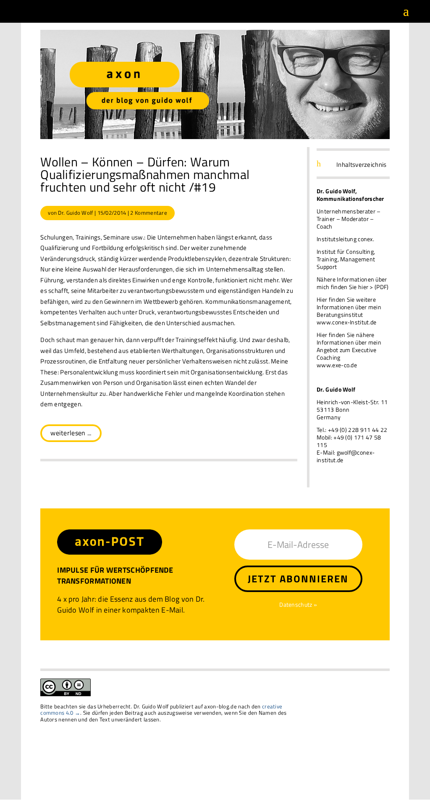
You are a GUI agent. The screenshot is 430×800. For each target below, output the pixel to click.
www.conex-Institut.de (346, 322)
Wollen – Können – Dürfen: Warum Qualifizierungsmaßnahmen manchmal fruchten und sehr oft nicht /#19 (144, 174)
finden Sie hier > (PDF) (360, 286)
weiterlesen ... (71, 433)
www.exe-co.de (337, 365)
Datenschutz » (298, 604)
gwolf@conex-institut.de (346, 456)
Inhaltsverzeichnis (361, 164)
